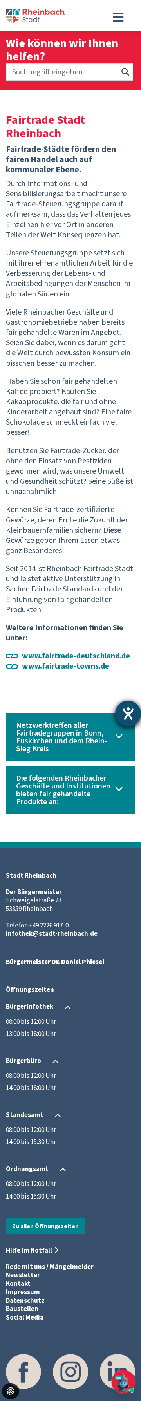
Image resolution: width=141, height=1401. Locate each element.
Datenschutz (25, 1300)
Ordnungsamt (27, 1169)
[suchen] (125, 72)
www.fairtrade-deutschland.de (77, 656)
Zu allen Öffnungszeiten (45, 1226)
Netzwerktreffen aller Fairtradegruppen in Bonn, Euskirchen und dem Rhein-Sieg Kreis (61, 737)
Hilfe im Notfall (29, 1250)
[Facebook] (23, 1371)
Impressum (23, 1292)
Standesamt (24, 1115)
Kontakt (18, 1284)
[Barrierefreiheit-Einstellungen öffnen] (128, 714)
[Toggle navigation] (118, 17)
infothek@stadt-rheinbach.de (52, 933)
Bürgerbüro (23, 1061)
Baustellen (22, 1309)
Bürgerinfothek (29, 1007)
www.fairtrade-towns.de (65, 666)
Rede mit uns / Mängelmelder (50, 1267)
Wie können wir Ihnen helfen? (62, 50)
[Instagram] (70, 1371)
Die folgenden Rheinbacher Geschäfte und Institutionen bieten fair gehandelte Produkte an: (63, 790)
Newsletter (23, 1275)
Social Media (24, 1317)
